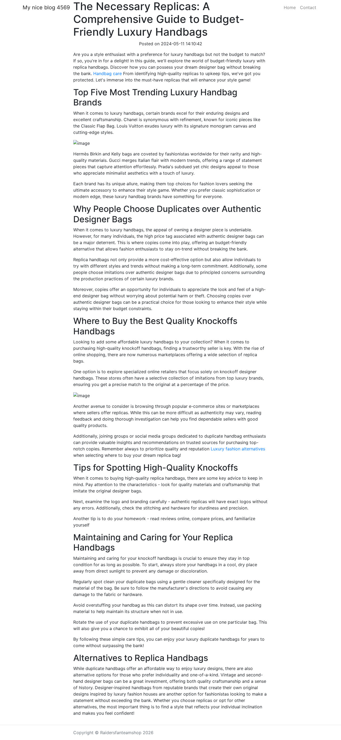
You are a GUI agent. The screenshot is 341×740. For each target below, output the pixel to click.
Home (290, 7)
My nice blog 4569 (46, 7)
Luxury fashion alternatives (238, 448)
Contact (308, 7)
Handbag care (107, 73)
